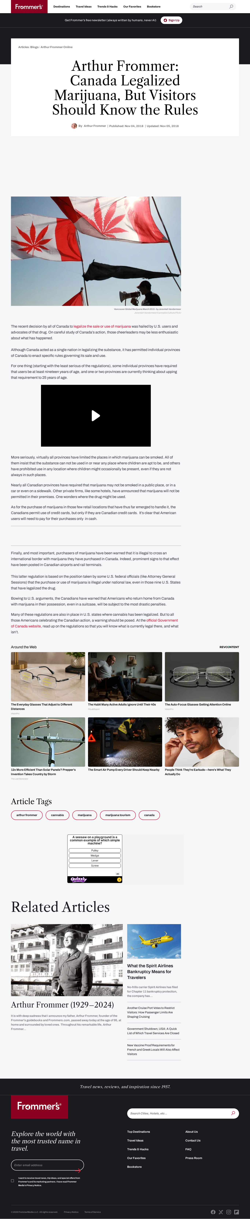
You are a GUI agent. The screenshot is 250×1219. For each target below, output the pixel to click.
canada (149, 815)
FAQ (188, 1149)
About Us (191, 1131)
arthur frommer (26, 815)
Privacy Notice (71, 1212)
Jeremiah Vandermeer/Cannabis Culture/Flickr (157, 313)
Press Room (193, 1158)
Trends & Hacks (107, 6)
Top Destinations (138, 1131)
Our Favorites (132, 6)
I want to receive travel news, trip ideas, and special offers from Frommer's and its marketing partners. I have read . (49, 1182)
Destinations (61, 6)
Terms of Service (92, 1212)
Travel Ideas (84, 6)
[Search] (233, 1113)
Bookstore (154, 6)
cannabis (57, 815)
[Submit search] (232, 7)
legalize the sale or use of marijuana (102, 326)
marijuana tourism (117, 815)
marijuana (85, 815)
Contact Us (193, 1140)
